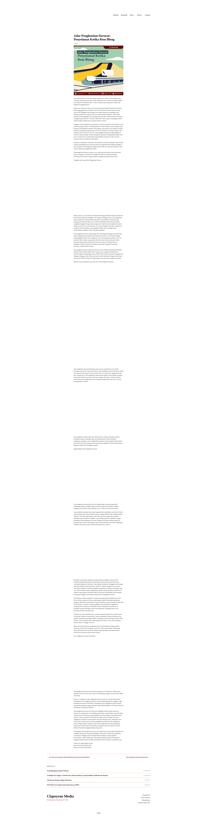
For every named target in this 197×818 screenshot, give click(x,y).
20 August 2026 (146, 775)
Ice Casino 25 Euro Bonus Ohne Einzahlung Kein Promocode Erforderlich (69, 757)
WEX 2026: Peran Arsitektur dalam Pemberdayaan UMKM (63, 785)
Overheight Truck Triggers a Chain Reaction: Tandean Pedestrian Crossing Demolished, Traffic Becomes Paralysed (77, 775)
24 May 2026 (147, 784)
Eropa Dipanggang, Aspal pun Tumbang (57, 770)
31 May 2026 (147, 780)
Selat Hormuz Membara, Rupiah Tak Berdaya (59, 780)
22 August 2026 (146, 770)
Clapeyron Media (60, 796)
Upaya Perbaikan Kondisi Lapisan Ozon (137, 757)
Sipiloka (76, 43)
